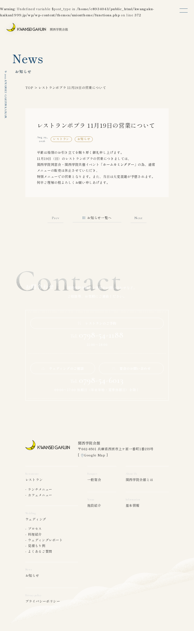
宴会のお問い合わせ (135, 368)
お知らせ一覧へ (99, 217)
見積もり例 (36, 545)
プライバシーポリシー (42, 601)
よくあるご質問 (40, 551)
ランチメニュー (40, 489)
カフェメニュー (40, 495)
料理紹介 (35, 534)
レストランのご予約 (100, 323)
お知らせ (32, 575)
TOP (29, 87)
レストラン (34, 479)
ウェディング (35, 519)
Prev (55, 218)
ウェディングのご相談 (66, 368)
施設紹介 (94, 505)
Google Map (94, 455)
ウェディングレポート (45, 540)
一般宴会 (94, 479)
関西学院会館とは (140, 479)
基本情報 (133, 505)
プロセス (35, 528)
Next (138, 218)
